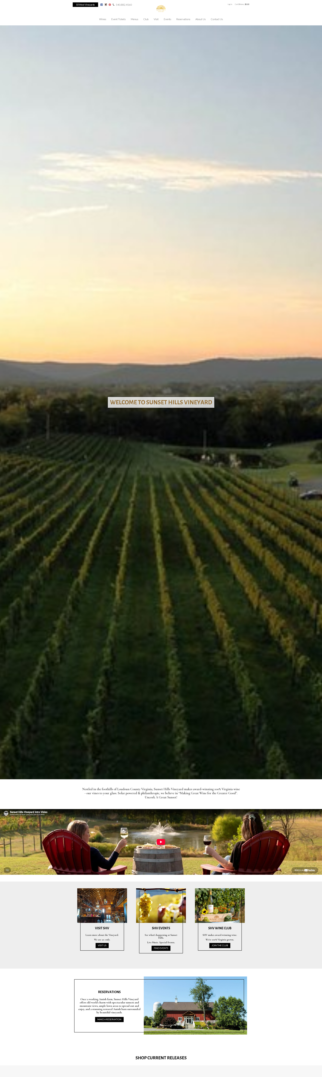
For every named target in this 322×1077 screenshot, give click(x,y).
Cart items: (242, 4)
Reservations (183, 19)
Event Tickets (118, 19)
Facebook (101, 5)
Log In (230, 4)
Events (167, 19)
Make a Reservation (109, 1019)
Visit (156, 19)
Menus (134, 19)
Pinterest (110, 5)
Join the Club (220, 945)
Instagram (106, 5)
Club (146, 19)
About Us (200, 19)
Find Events (161, 948)
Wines (102, 19)
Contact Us (217, 19)
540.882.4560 (124, 4)
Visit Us (102, 945)
